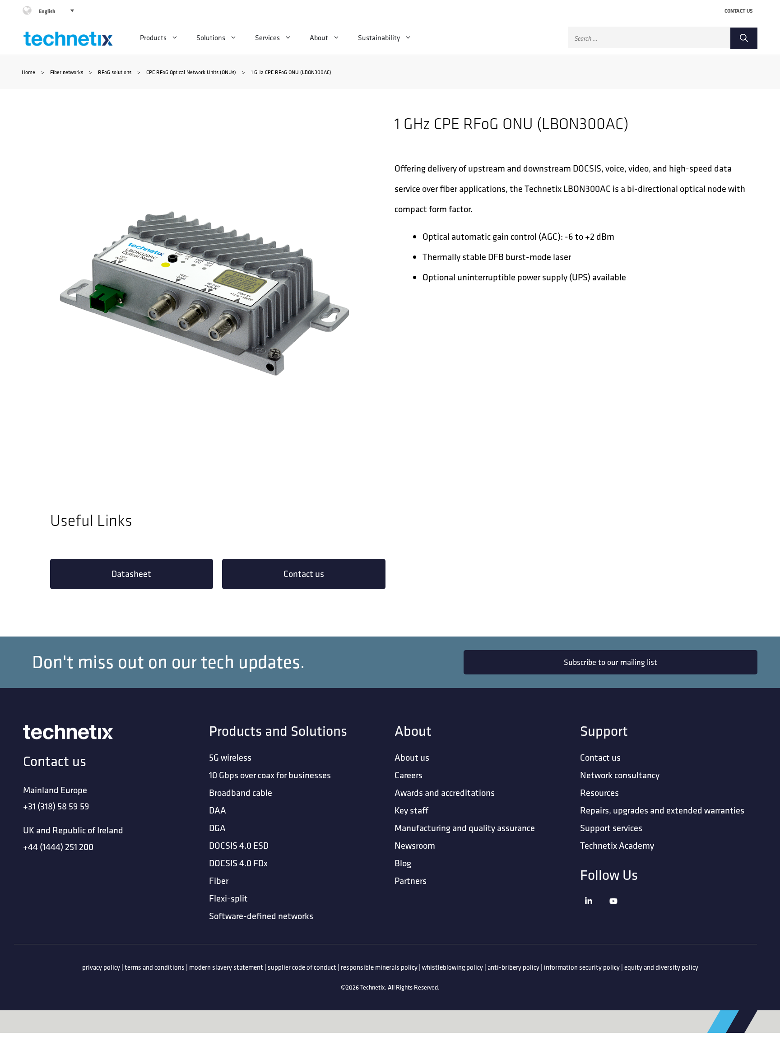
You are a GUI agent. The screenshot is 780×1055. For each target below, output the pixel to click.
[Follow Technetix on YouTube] (619, 913)
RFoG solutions (114, 72)
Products (153, 38)
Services (267, 38)
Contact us (303, 573)
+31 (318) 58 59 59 (56, 806)
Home (28, 72)
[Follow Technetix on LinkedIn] (595, 913)
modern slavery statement (226, 967)
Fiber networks (66, 72)
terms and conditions (155, 967)
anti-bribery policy (513, 967)
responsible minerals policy (379, 967)
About (319, 38)
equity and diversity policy (661, 967)
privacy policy (101, 967)
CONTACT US (738, 10)
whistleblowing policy (452, 967)
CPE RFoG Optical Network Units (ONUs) (191, 72)
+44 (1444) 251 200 (58, 846)
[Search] (743, 38)
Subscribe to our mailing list (610, 662)
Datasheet (131, 573)
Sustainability (379, 38)
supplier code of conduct (302, 967)
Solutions (210, 38)
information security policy (582, 967)
